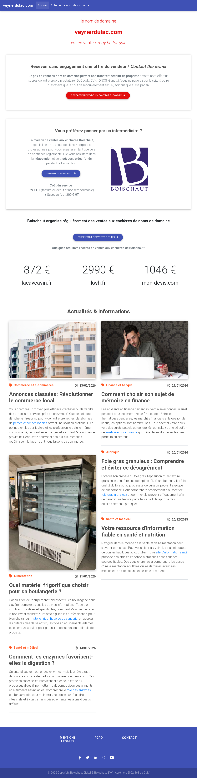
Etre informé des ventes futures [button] (96, 237)
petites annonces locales (30, 423)
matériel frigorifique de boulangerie (54, 618)
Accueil (43, 5)
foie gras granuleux (114, 494)
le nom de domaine (98, 20)
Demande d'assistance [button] (59, 173)
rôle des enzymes (79, 690)
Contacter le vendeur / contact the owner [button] (96, 95)
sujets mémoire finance (121, 432)
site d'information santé (171, 552)
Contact (129, 738)
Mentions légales (68, 739)
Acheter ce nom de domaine (70, 5)
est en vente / (98, 42)
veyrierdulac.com (99, 32)
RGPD (98, 738)
